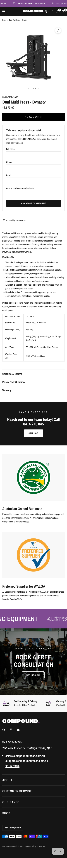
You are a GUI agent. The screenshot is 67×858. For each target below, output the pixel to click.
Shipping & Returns (12, 373)
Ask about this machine (33, 203)
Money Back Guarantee (13, 382)
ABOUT (7, 780)
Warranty (6, 390)
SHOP (6, 813)
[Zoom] (58, 30)
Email (8, 175)
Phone (9, 162)
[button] (33, 675)
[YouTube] (20, 730)
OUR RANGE (11, 802)
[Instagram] (13, 729)
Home (4, 20)
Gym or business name (20, 188)
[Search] (52, 11)
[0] (63, 11)
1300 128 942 (28, 139)
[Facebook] (5, 729)
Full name (10, 149)
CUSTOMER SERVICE (17, 791)
